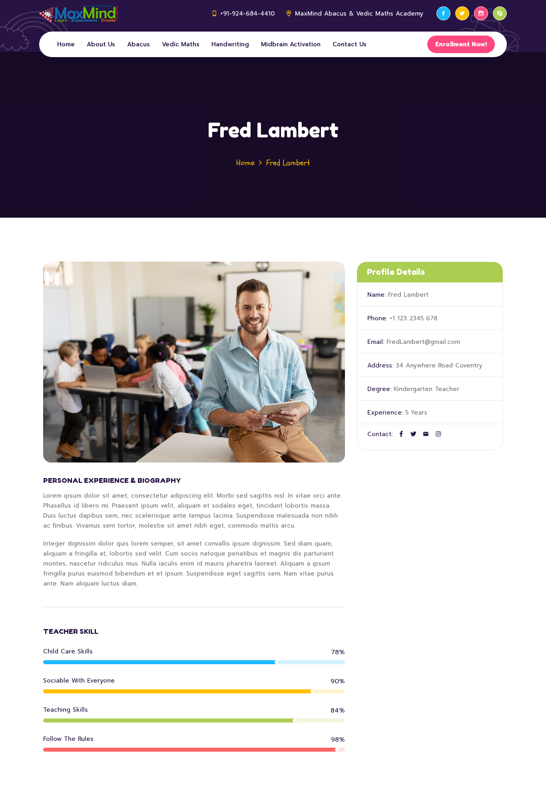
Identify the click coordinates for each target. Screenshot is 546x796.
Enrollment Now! (461, 44)
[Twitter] (462, 13)
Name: (376, 294)
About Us (101, 44)
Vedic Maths (180, 44)
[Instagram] (481, 13)
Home (66, 44)
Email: (375, 341)
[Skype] (500, 13)
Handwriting (230, 44)
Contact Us (350, 44)
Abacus (138, 44)
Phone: (377, 318)
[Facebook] (443, 13)
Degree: (379, 389)
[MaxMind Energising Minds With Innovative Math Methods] (78, 13)
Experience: (385, 412)
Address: (380, 365)
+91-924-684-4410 (247, 13)
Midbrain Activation (291, 44)
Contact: (380, 434)
